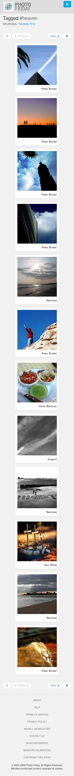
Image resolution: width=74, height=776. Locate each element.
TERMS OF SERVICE (37, 714)
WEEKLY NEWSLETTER (37, 728)
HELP (37, 707)
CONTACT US (37, 735)
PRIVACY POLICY (37, 721)
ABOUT (37, 700)
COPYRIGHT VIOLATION (37, 757)
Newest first (27, 23)
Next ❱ (55, 36)
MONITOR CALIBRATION (37, 750)
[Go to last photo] (66, 36)
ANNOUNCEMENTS (37, 743)
